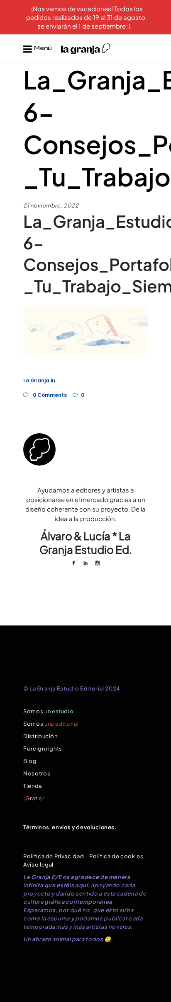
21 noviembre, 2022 (51, 205)
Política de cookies (116, 856)
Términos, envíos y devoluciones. (70, 827)
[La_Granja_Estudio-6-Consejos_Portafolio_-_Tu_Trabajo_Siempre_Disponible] (85, 449)
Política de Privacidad (53, 856)
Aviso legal (38, 864)
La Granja (36, 380)
